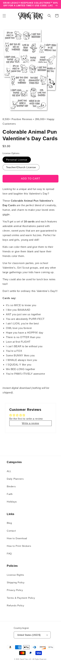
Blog (9, 523)
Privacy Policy (15, 590)
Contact (11, 530)
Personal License (16, 159)
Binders (11, 486)
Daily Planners (15, 478)
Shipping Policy (16, 582)
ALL (9, 471)
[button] (4, 15)
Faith (10, 494)
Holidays (12, 501)
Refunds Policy (15, 605)
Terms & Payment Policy (21, 598)
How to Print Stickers (19, 546)
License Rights (15, 575)
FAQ (9, 553)
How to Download (17, 538)
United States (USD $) (28, 635)
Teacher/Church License (21, 167)
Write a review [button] (30, 423)
